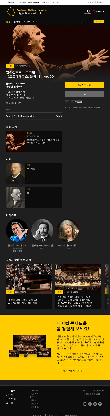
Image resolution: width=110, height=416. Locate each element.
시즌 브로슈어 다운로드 (93, 390)
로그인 (99, 21)
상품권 (33, 400)
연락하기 (10, 394)
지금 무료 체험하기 (72, 370)
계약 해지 (34, 403)
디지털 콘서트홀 (33, 2)
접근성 (9, 402)
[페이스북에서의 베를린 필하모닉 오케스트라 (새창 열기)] (90, 404)
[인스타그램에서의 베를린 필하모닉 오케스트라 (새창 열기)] (100, 404)
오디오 (26, 21)
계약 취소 (34, 407)
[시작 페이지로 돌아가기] (26, 11)
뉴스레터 (34, 390)
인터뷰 (16, 21)
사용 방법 (11, 398)
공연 (8, 21)
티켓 (35, 21)
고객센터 (91, 2)
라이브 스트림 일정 (91, 393)
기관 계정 (34, 393)
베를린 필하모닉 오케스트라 (16, 2)
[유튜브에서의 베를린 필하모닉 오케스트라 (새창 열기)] (85, 404)
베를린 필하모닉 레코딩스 (50, 2)
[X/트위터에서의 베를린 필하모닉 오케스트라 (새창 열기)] (95, 404)
